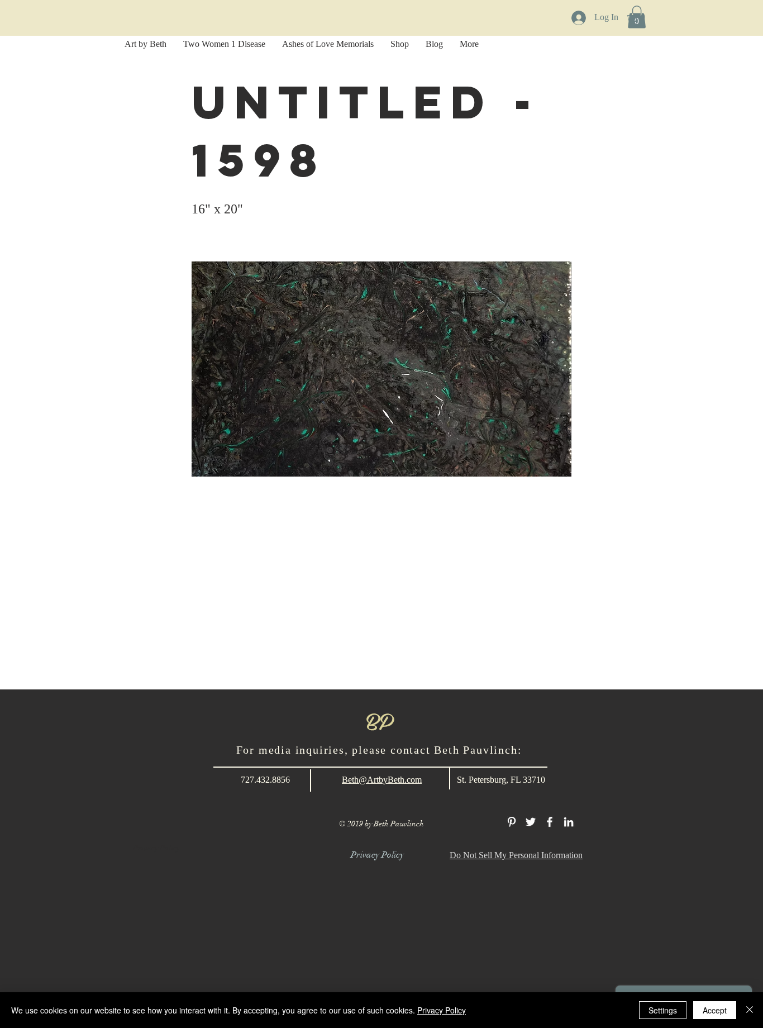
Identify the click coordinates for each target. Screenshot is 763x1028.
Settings (662, 1010)
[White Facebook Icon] (549, 822)
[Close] (749, 1010)
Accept (715, 1010)
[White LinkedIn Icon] (568, 822)
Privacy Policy (441, 1010)
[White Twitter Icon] (530, 822)
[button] (641, 17)
